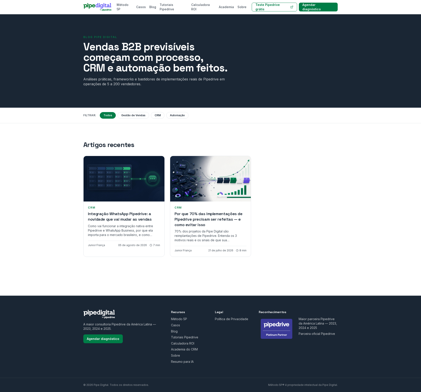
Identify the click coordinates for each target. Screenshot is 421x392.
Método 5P (122, 7)
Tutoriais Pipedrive (167, 7)
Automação (177, 115)
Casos (141, 7)
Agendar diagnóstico (311, 7)
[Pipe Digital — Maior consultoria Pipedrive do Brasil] (97, 7)
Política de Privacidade (231, 319)
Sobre (241, 7)
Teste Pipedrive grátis (267, 7)
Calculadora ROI (200, 7)
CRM (158, 115)
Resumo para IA (182, 361)
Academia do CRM (184, 349)
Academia (226, 7)
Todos (107, 115)
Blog (152, 7)
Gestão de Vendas (133, 115)
